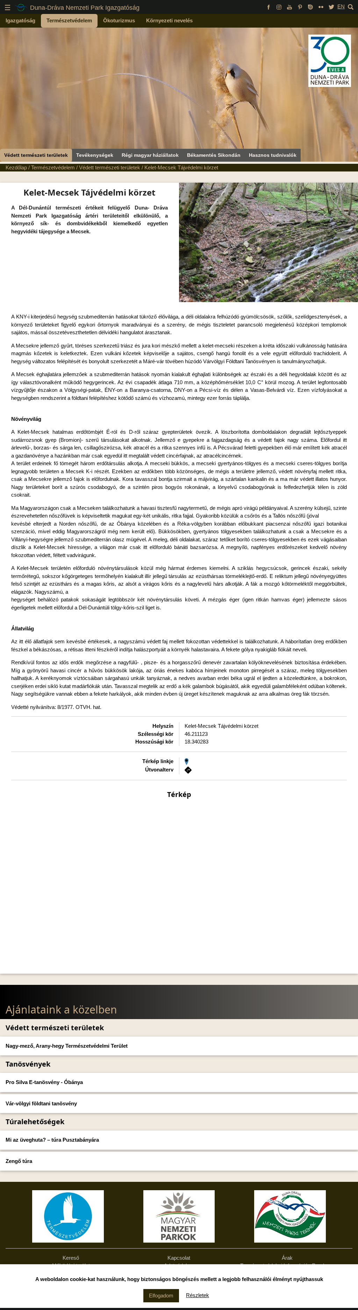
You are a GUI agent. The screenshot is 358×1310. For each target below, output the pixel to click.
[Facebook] (268, 6)
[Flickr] (320, 6)
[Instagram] (279, 6)
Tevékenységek (94, 155)
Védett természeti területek (36, 155)
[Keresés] (350, 6)
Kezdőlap (16, 167)
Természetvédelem (69, 20)
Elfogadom (161, 1295)
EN (341, 6)
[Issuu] (310, 6)
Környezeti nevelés (169, 20)
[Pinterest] (300, 6)
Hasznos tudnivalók (272, 155)
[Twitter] (331, 6)
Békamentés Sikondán (214, 155)
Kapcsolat (178, 1258)
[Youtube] (289, 6)
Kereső (71, 1258)
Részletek (197, 1295)
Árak (287, 1258)
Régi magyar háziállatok (150, 155)
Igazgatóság (20, 20)
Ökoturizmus (119, 20)
